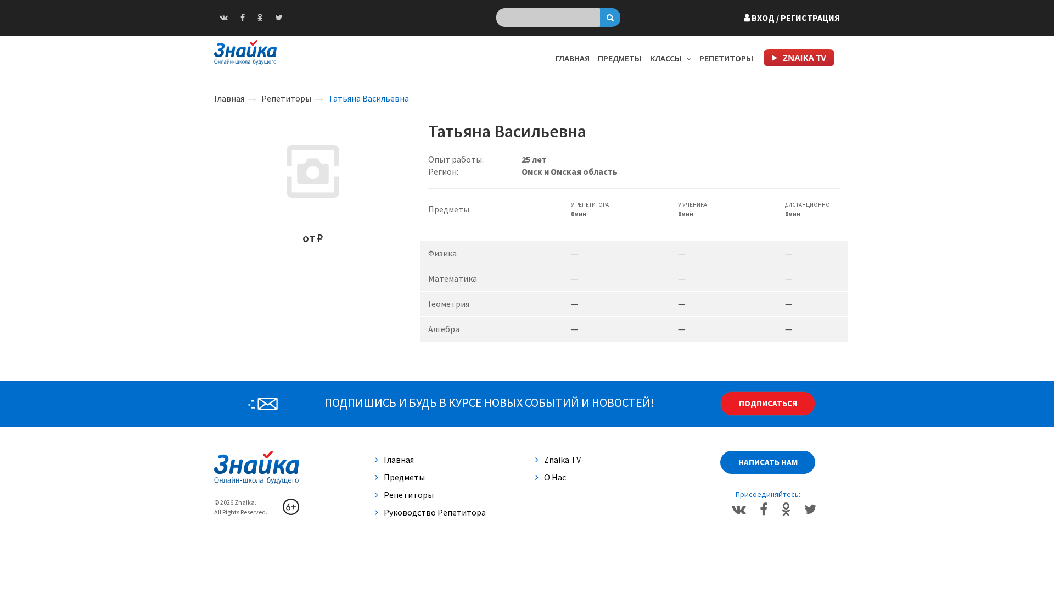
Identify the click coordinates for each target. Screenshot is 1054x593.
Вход (795, 17)
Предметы (620, 58)
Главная (573, 58)
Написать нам (768, 462)
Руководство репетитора (435, 512)
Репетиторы (726, 58)
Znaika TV (562, 459)
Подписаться (768, 403)
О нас (555, 477)
